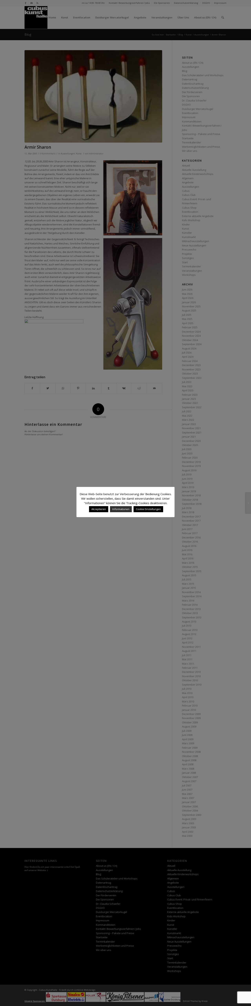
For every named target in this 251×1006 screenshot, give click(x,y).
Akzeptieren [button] (98, 509)
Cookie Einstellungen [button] (148, 509)
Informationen (120, 509)
